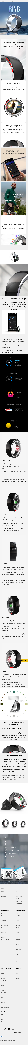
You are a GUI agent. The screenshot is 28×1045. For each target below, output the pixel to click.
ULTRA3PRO (18, 939)
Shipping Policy (19, 898)
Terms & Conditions (20, 906)
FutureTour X (18, 975)
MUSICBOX (3, 992)
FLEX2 (17, 937)
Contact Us (3, 896)
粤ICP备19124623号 (17, 1032)
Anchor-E (3, 1016)
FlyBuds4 (3, 927)
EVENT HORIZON (5, 983)
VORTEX (18, 922)
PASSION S (3, 1002)
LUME (17, 927)
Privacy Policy (19, 896)
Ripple (2, 995)
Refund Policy (19, 901)
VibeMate (3, 922)
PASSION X (3, 975)
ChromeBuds (4, 930)
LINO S (2, 971)
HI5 (16, 971)
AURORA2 (18, 915)
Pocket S (3, 985)
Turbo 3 (17, 980)
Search (2, 891)
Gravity (2, 997)
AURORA (18, 930)
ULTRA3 (17, 944)
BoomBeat (3, 999)
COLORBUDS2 (4, 925)
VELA (17, 954)
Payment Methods (19, 903)
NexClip (3, 942)
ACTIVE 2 (18, 920)
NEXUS (17, 918)
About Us (3, 894)
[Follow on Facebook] (1, 1029)
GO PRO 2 (18, 925)
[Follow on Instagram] (5, 1029)
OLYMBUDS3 (4, 918)
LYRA (2, 1014)
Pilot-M (2, 1021)
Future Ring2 (4, 1024)
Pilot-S (2, 1019)
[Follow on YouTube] (9, 1029)
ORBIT (2, 973)
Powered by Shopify (12, 1040)
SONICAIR (3, 920)
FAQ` (17, 891)
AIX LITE (17, 934)
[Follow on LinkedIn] (13, 1029)
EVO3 (17, 913)
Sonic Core (3, 932)
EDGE (17, 951)
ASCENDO (3, 980)
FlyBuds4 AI (3, 915)
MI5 (17, 973)
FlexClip (3, 937)
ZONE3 (17, 961)
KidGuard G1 (18, 963)
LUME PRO (18, 949)
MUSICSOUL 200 (5, 1004)
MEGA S (3, 978)
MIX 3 (17, 959)
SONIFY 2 (3, 934)
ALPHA (2, 987)
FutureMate (3, 913)
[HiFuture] (4, 1)
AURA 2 (17, 956)
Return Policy (18, 894)
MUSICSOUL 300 (5, 1007)
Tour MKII (18, 978)
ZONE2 (17, 946)
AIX (16, 942)
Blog (2, 898)
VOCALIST (3, 990)
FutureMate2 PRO (5, 939)
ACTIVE (17, 932)
